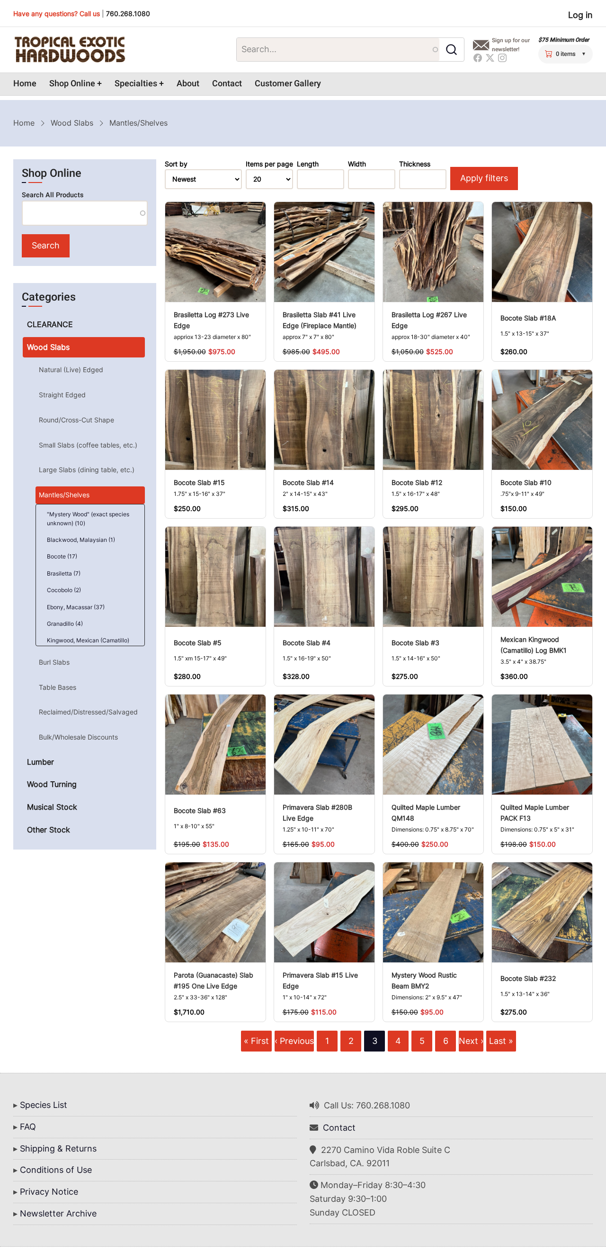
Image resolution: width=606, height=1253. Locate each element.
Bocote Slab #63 (200, 810)
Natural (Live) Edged (71, 370)
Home (24, 83)
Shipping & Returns (58, 1148)
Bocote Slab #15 (199, 482)
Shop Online (72, 83)
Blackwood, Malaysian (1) (81, 539)
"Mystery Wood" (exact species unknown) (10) (88, 519)
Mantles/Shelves (64, 495)
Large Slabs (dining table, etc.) (86, 470)
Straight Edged (62, 395)
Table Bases (57, 687)
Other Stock (48, 829)
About (188, 83)
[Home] (69, 50)
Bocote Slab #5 (198, 643)
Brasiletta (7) (63, 573)
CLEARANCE (50, 324)
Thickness (414, 164)
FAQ (28, 1127)
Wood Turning (52, 784)
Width (357, 164)
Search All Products (52, 195)
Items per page (269, 164)
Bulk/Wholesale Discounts (78, 737)
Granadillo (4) (65, 623)
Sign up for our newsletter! (511, 45)
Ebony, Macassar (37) (76, 607)
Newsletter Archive (58, 1213)
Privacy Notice (49, 1192)
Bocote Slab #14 (308, 482)
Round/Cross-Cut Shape (76, 420)
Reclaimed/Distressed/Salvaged (88, 712)
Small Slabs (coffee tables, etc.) (88, 445)
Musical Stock (52, 807)
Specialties (136, 83)
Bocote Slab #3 (415, 643)
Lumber (40, 762)
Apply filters (484, 178)
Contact (227, 83)
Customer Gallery (288, 83)
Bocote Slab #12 (417, 482)
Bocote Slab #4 (306, 643)
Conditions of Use (56, 1170)
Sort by (176, 164)
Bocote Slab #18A (528, 318)
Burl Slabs (54, 662)
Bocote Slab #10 (526, 482)
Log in (580, 15)
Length (308, 164)
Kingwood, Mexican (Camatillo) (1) (88, 645)
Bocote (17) (62, 556)
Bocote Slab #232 (528, 978)
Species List (43, 1105)
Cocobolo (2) (64, 590)
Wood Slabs (72, 123)
